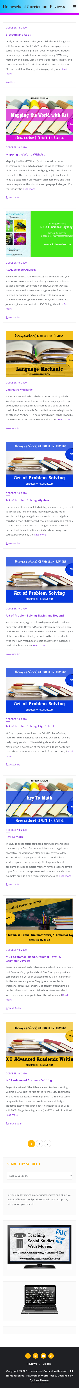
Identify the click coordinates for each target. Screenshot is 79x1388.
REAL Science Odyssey (21, 269)
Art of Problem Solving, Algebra (27, 500)
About (47, 1363)
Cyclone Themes (39, 1380)
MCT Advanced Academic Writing (29, 1080)
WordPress (47, 1375)
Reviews (32, 1363)
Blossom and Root (18, 34)
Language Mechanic (19, 389)
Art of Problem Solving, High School (30, 726)
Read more (29, 189)
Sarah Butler (15, 1008)
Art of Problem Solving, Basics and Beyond (35, 615)
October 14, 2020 (16, 27)
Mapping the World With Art (25, 154)
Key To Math (14, 836)
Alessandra (14, 197)
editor (11, 82)
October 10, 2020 (16, 147)
